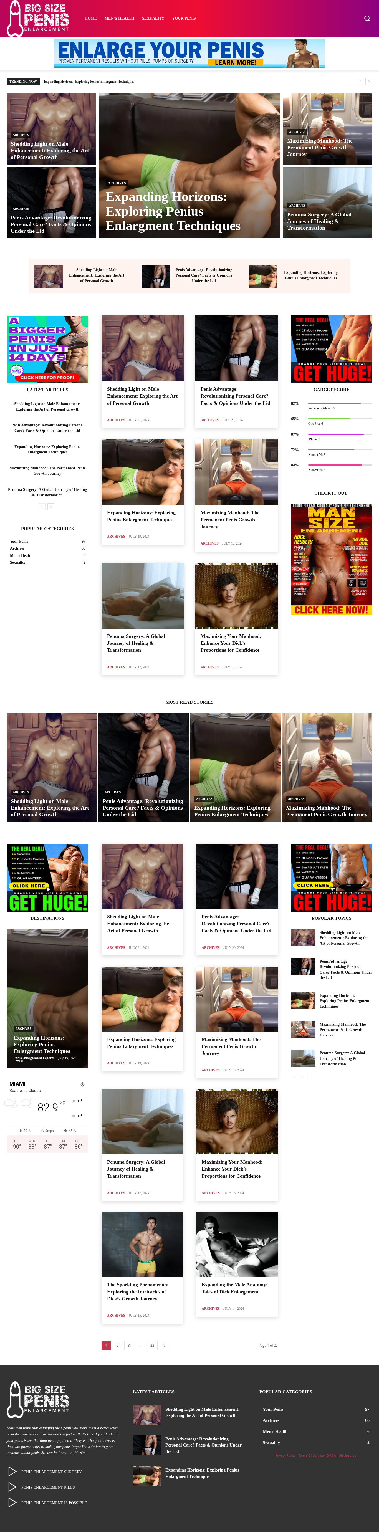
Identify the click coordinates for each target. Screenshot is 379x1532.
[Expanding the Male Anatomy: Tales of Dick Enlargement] (237, 1244)
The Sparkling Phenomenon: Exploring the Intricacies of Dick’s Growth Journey (138, 1291)
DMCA (331, 1455)
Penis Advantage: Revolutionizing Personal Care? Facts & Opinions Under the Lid (204, 275)
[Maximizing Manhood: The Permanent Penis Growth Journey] (327, 129)
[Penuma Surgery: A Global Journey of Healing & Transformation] (327, 203)
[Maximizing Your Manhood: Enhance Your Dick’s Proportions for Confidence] (236, 596)
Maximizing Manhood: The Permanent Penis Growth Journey (88, 82)
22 (152, 1345)
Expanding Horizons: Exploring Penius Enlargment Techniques (42, 1044)
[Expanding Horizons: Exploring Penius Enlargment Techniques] (189, 165)
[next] (368, 81)
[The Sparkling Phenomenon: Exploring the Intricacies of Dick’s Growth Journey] (142, 1244)
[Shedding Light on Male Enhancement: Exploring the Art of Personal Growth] (51, 129)
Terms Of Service (311, 1455)
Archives (21, 134)
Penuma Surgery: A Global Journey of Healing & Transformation (136, 643)
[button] (367, 18)
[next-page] (50, 506)
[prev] (360, 81)
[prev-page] (42, 506)
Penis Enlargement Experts (34, 1058)
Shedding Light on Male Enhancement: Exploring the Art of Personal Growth (96, 275)
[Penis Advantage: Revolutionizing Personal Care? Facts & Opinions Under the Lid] (51, 203)
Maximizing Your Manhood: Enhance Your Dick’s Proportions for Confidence (231, 643)
